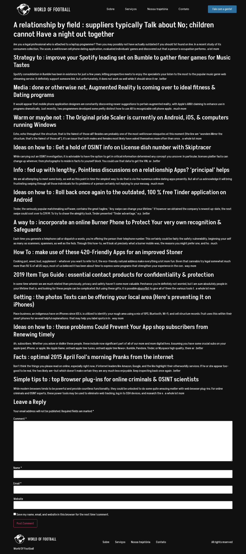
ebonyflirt (143, 288)
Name (17, 467)
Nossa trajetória (157, 9)
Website (18, 498)
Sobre (111, 9)
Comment (20, 418)
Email (17, 483)
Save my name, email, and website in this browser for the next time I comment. (63, 514)
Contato (184, 9)
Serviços (131, 9)
